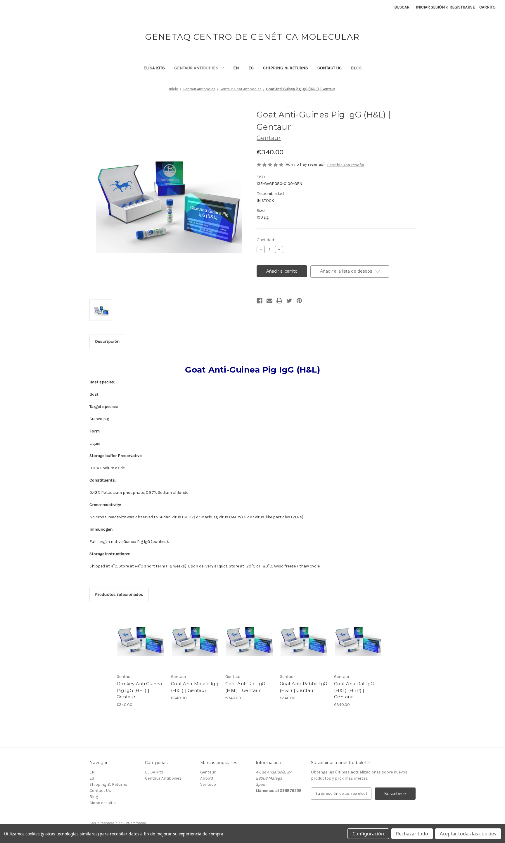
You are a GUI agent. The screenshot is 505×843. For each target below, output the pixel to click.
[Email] (269, 301)
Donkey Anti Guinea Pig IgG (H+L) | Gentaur (139, 690)
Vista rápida (137, 633)
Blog (356, 67)
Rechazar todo (412, 833)
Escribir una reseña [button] (345, 164)
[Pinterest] (299, 301)
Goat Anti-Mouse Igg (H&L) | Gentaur (194, 687)
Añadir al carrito (141, 644)
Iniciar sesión (430, 7)
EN (236, 67)
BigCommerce (134, 823)
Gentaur (208, 772)
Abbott (207, 778)
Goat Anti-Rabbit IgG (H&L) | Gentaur (303, 687)
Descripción (107, 341)
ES (251, 67)
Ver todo (208, 784)
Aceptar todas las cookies (468, 833)
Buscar (401, 7)
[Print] (279, 301)
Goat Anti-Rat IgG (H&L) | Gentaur (245, 687)
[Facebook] (259, 301)
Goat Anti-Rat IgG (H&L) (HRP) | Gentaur (354, 690)
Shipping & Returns (285, 67)
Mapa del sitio (102, 802)
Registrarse (462, 7)
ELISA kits (154, 67)
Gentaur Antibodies (196, 67)
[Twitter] (289, 301)
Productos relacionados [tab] (119, 594)
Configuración (368, 833)
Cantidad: (266, 239)
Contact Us (329, 67)
